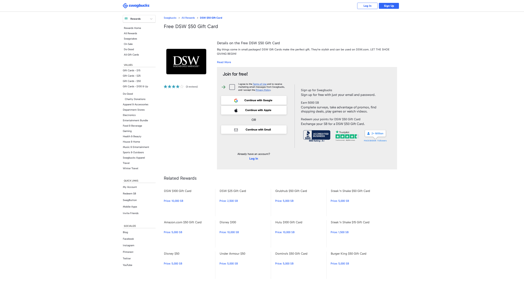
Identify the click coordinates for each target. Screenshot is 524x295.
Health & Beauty (132, 136)
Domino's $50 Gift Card (300, 265)
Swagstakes (130, 38)
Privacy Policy (263, 89)
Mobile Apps (130, 206)
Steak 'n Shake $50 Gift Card (356, 202)
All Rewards (130, 33)
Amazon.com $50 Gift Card (189, 233)
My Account (130, 186)
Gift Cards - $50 (132, 81)
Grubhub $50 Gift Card (300, 202)
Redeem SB (129, 193)
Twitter (127, 258)
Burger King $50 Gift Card (356, 265)
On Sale (128, 43)
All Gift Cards (131, 54)
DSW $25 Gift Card (245, 202)
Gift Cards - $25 (132, 75)
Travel (126, 163)
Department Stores (134, 109)
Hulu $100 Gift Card (300, 233)
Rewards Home (132, 28)
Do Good (129, 49)
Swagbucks (170, 17)
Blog (125, 232)
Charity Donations (135, 99)
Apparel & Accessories (135, 104)
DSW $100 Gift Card (189, 202)
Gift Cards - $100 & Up (135, 86)
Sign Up (389, 6)
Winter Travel (130, 168)
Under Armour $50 (245, 265)
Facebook (128, 238)
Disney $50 (189, 265)
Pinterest (128, 251)
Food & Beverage (132, 125)
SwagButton (130, 200)
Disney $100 (245, 233)
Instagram (128, 245)
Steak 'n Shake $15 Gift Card (356, 233)
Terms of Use (260, 84)
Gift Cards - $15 (131, 70)
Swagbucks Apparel (134, 157)
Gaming (127, 131)
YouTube (127, 265)
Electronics (129, 115)
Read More (224, 62)
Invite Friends (131, 213)
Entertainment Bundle (135, 120)
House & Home (131, 141)
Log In (368, 6)
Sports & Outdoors (133, 152)
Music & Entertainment (136, 147)
